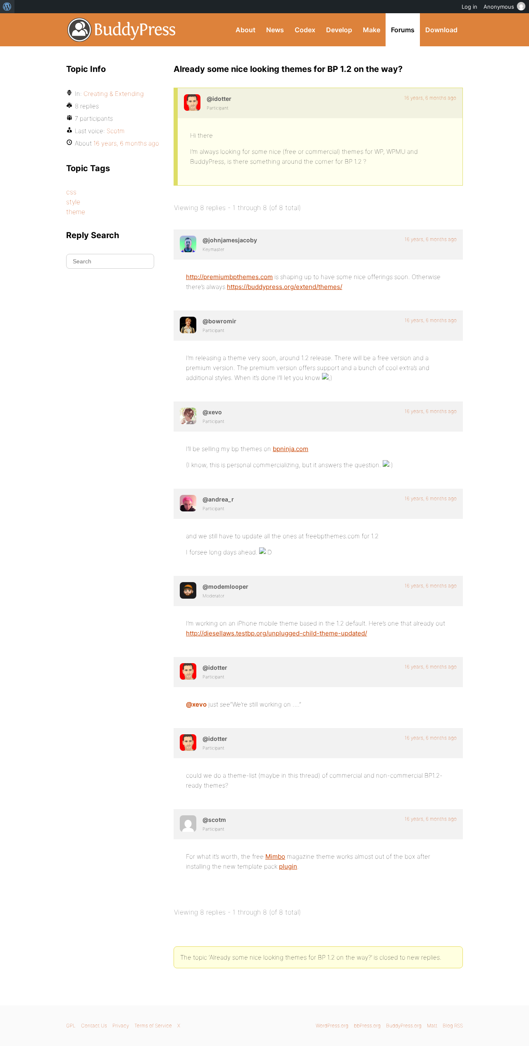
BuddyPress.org (121, 29)
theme (75, 212)
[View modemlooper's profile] (188, 590)
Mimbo (275, 856)
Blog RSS (453, 1025)
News (275, 30)
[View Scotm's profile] (188, 823)
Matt (432, 1025)
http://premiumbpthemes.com (229, 277)
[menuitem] (7, 6)
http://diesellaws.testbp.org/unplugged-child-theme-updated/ (276, 633)
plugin (288, 866)
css (71, 192)
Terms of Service (153, 1025)
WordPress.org (332, 1025)
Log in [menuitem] (469, 6)
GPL (71, 1025)
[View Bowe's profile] (188, 325)
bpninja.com (290, 449)
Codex (305, 30)
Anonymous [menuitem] (499, 6)
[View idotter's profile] (192, 102)
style (73, 202)
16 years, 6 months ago (430, 98)
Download (441, 30)
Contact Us (94, 1025)
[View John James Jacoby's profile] (188, 244)
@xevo (196, 704)
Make (371, 30)
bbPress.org (367, 1025)
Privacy (120, 1025)
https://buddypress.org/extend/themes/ (284, 287)
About (245, 30)
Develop (339, 30)
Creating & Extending (113, 94)
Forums (403, 30)
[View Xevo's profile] (188, 416)
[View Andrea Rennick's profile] (188, 503)
